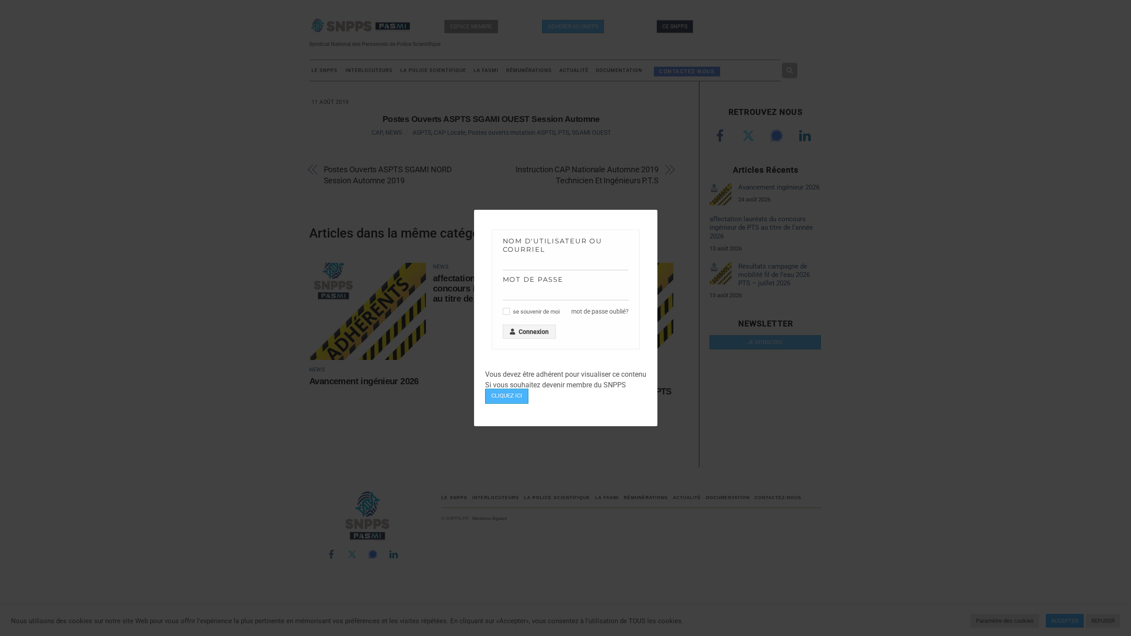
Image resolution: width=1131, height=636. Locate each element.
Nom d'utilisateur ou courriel (553, 245)
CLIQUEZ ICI (506, 395)
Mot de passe (533, 279)
